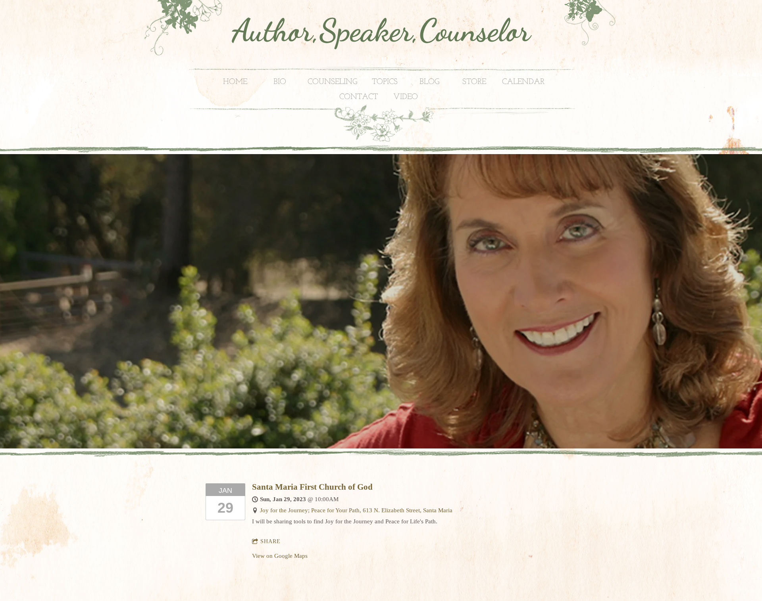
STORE (474, 82)
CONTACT (358, 97)
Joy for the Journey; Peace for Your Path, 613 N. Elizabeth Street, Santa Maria (356, 510)
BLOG (429, 82)
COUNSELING (332, 82)
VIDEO (405, 97)
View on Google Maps (280, 556)
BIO (279, 82)
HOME (235, 82)
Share (270, 541)
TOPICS (385, 82)
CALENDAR (523, 82)
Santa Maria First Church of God (312, 487)
